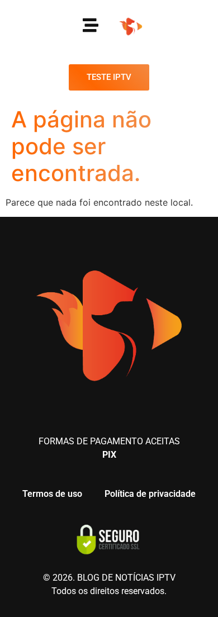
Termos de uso (52, 493)
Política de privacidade (150, 493)
